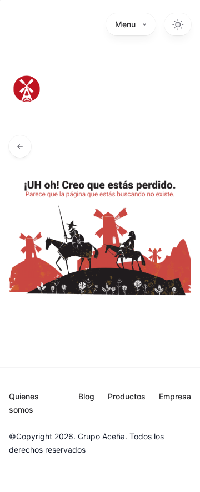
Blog (86, 396)
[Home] (26, 88)
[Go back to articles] (20, 146)
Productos (127, 396)
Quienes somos (24, 403)
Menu (125, 24)
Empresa (175, 396)
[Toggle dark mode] (177, 24)
